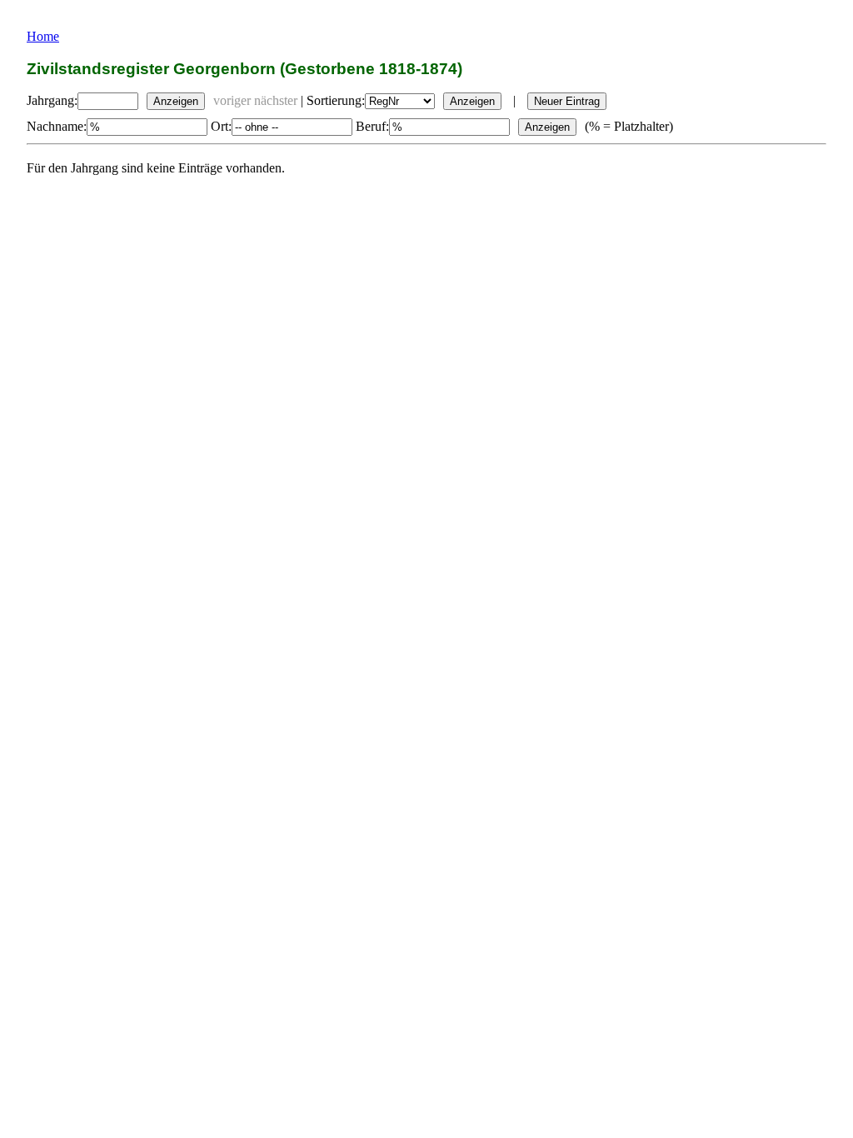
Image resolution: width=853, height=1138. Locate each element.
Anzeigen (175, 101)
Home (43, 36)
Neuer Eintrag (567, 101)
